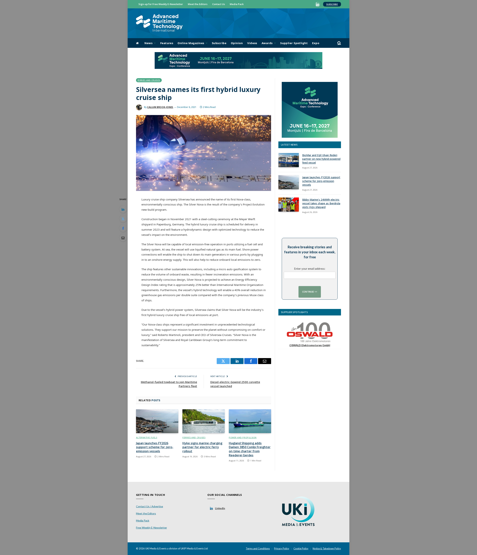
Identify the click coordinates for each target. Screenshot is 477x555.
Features (166, 43)
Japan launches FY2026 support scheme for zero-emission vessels (154, 447)
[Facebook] (123, 228)
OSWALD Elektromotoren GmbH (309, 345)
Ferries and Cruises (149, 80)
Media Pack (237, 4)
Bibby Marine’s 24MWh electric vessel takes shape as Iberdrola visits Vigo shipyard (321, 203)
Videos (252, 43)
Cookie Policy (300, 548)
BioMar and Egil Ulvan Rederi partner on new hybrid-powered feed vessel (321, 158)
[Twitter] (123, 218)
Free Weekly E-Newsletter (151, 527)
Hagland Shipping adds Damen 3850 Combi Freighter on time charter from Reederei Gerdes (250, 449)
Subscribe (332, 4)
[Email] (123, 237)
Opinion (237, 43)
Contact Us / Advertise (149, 506)
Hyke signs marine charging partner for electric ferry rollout (202, 447)
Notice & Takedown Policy (327, 548)
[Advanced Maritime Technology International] (159, 23)
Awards (267, 43)
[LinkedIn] (123, 209)
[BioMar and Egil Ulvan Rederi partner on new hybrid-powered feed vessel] (288, 160)
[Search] (339, 43)
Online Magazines (191, 43)
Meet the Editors (197, 4)
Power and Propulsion (243, 437)
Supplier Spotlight (294, 43)
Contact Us (218, 4)
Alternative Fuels (146, 437)
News (148, 43)
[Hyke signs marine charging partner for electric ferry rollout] (203, 421)
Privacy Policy (281, 548)
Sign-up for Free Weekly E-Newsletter (160, 4)
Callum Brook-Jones (160, 107)
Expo (315, 43)
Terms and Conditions (258, 548)
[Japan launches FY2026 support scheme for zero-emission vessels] (157, 421)
